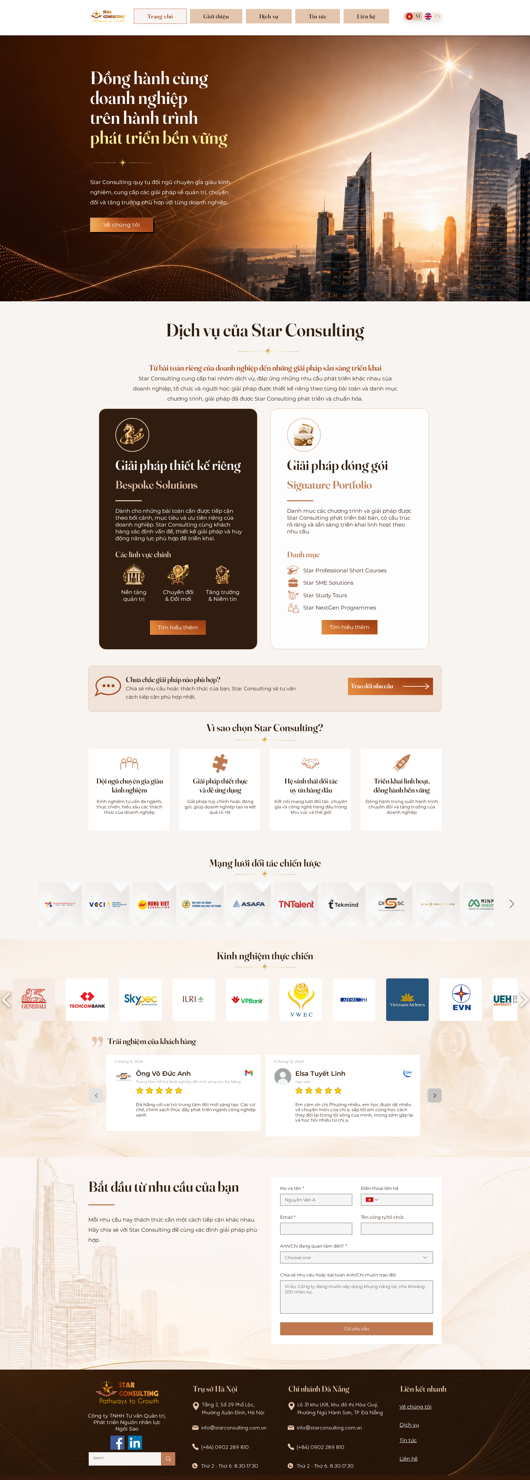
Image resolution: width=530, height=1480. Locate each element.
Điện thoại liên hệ (379, 1188)
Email (288, 1217)
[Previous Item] (18, 904)
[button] (216, 16)
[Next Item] (512, 904)
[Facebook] (117, 1443)
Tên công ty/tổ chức (382, 1217)
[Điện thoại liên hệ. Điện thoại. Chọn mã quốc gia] (372, 1199)
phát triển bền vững (159, 137)
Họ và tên (292, 1188)
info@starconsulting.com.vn (233, 1428)
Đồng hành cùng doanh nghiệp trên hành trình (149, 97)
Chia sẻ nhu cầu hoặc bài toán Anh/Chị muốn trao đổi (338, 1275)
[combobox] (356, 1257)
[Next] (435, 1095)
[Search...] (168, 1459)
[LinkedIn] (135, 1443)
